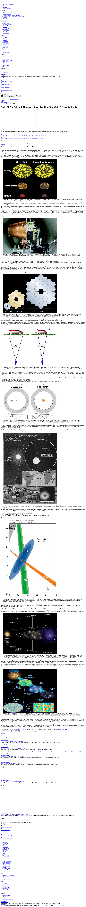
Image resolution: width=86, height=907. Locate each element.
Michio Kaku (6, 23)
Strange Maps (6, 65)
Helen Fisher (6, 33)
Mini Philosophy (6, 59)
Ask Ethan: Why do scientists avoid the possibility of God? (13, 741)
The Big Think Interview (8, 4)
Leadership (5, 41)
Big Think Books (7, 56)
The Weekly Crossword (8, 899)
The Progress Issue (7, 14)
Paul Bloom (5, 29)
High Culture (6, 43)
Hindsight (5, 17)
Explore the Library (7, 8)
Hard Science (6, 50)
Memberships (6, 72)
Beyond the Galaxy (17, 729)
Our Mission (6, 883)
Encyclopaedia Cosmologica (61, 729)
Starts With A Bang (7, 57)
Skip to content (4, 1)
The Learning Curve (7, 60)
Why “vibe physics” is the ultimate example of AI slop (12, 756)
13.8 (4, 66)
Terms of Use (6, 888)
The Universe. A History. (8, 12)
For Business (3, 102)
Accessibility (6, 889)
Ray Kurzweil (6, 30)
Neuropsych (5, 38)
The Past (5, 44)
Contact (5, 886)
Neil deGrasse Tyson (7, 24)
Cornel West (5, 31)
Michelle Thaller (6, 25)
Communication (4, 813)
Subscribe (8, 102)
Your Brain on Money (8, 5)
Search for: (3, 94)
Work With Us (6, 884)
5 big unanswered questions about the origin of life (11, 763)
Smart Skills (5, 42)
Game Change (6, 18)
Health (4, 49)
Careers (4, 890)
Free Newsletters (6, 71)
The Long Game (6, 61)
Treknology (25, 729)
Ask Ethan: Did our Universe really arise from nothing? (12, 781)
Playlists (5, 7)
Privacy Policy (6, 887)
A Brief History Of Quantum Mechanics (11, 15)
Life (4, 48)
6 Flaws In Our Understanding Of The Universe (13, 16)
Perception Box (6, 64)
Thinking (5, 40)
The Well (5, 62)
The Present (5, 46)
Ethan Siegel (3, 129)
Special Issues (6, 52)
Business (5, 37)
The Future (5, 47)
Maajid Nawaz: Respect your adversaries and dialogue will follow (14, 814)
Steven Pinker (6, 28)
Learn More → (4, 77)
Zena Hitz (5, 27)
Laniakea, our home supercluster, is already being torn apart (13, 748)
